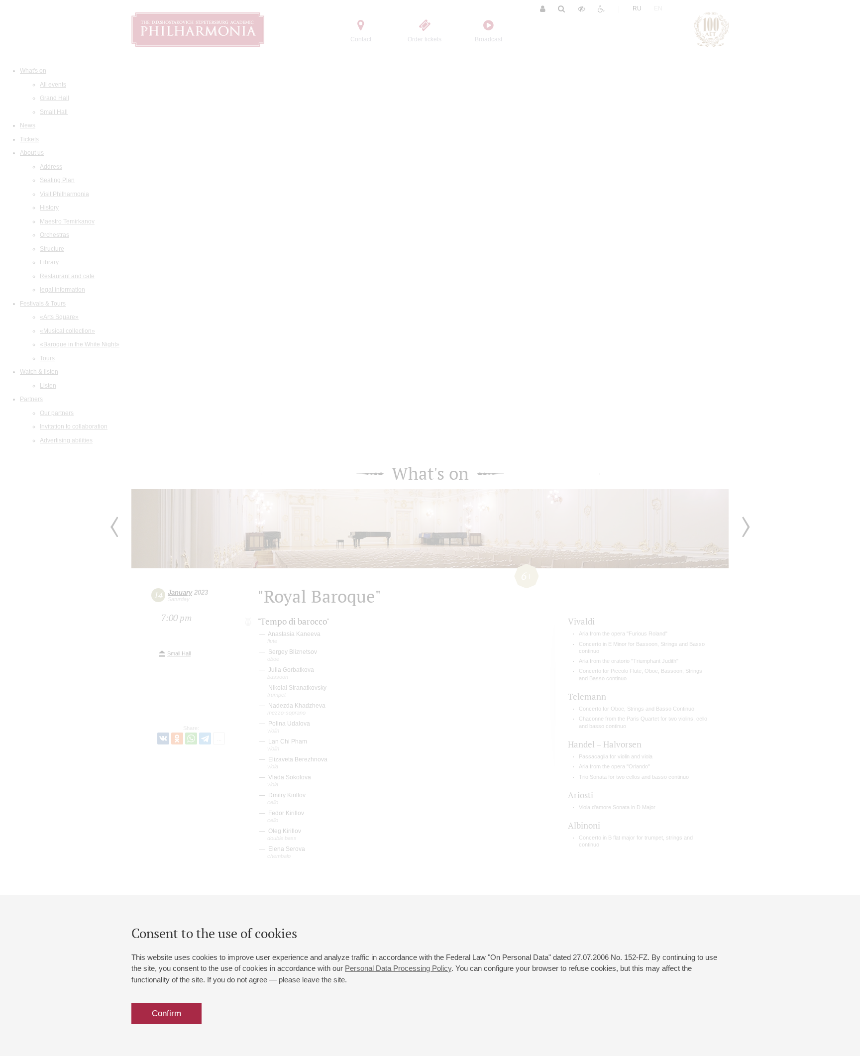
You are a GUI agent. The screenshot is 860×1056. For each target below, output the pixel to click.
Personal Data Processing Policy (398, 968)
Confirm (166, 1013)
